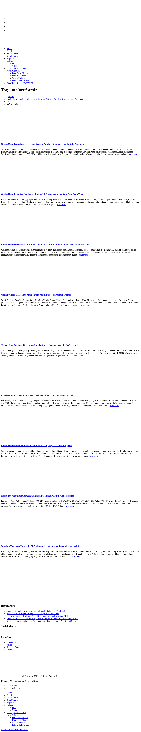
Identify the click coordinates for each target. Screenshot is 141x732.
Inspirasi (10, 58)
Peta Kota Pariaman (20, 80)
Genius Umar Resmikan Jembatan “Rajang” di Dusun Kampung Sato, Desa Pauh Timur (42, 194)
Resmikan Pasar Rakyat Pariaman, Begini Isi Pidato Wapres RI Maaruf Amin (37, 395)
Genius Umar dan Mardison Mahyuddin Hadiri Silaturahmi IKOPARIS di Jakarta (42, 618)
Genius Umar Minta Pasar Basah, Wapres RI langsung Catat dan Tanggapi (36, 445)
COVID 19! (14, 83)
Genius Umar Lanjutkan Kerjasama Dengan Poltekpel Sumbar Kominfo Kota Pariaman (42, 144)
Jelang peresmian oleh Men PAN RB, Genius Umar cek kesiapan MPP (37, 616)
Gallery (10, 61)
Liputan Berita (13, 642)
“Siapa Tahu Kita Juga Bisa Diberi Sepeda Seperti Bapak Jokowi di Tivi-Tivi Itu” (39, 345)
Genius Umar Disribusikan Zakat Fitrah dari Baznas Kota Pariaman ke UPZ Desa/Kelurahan (45, 244)
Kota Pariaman (13, 71)
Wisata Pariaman (19, 78)
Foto (14, 63)
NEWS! (27, 83)
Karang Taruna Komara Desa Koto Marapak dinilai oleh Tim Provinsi (37, 611)
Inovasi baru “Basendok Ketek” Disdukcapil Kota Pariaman (33, 613)
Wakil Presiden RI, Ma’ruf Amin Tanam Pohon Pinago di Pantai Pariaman (36, 295)
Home (9, 48)
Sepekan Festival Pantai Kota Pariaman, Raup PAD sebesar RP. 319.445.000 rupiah (43, 621)
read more (133, 154)
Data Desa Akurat (20, 73)
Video (14, 66)
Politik (9, 51)
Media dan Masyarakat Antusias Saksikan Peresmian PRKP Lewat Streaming (37, 496)
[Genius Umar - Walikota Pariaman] (11, 12)
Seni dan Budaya (14, 647)
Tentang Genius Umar (16, 68)
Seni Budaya (12, 53)
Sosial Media (12, 56)
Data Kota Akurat (20, 76)
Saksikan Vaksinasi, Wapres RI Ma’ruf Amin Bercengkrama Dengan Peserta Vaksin (40, 546)
